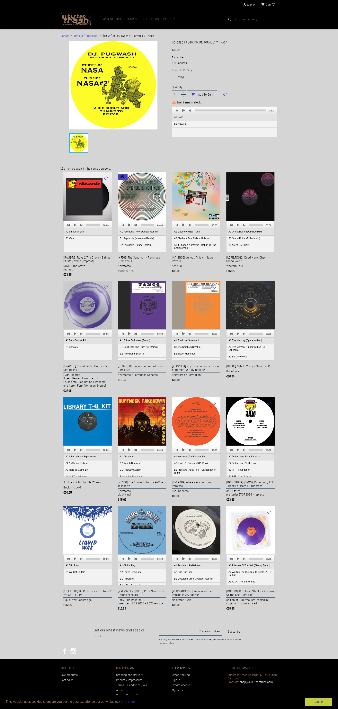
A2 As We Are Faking (77, 463)
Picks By (169, 19)
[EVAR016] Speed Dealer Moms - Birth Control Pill (86, 368)
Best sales (66, 680)
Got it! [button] (319, 702)
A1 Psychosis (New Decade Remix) (139, 231)
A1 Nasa (178, 117)
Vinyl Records (112, 19)
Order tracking (181, 675)
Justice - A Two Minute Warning (82, 483)
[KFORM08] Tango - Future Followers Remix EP (140, 368)
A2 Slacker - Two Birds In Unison (191, 238)
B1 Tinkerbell (127, 578)
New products (69, 675)
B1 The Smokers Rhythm (187, 347)
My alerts (177, 690)
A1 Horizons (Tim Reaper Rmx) (190, 456)
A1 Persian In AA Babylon (187, 565)
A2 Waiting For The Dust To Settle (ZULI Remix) (249, 573)
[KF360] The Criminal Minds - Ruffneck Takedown (142, 484)
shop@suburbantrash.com (256, 682)
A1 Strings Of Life (75, 231)
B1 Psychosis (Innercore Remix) (137, 238)
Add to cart (202, 94)
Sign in (176, 680)
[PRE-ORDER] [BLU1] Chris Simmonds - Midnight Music (141, 593)
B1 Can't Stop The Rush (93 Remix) (139, 347)
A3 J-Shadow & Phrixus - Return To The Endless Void (195, 246)
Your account (181, 668)
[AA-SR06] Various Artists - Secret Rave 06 (193, 259)
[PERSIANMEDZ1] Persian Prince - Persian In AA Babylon (193, 593)
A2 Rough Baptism (130, 463)
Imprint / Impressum (129, 680)
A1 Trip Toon (72, 565)
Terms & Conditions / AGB (132, 685)
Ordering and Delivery (129, 675)
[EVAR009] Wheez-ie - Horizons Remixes (191, 484)
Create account (181, 685)
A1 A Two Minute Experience (81, 456)
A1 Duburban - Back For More (244, 456)
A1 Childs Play (128, 565)
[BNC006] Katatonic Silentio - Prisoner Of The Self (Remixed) (250, 593)
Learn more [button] (127, 702)
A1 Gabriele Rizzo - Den (187, 231)
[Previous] (177, 110)
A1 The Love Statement (186, 340)
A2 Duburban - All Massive (242, 463)
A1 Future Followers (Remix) (135, 340)
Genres (132, 19)
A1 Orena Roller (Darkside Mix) (245, 231)
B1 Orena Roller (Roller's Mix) (244, 238)
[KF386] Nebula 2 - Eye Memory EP (248, 366)
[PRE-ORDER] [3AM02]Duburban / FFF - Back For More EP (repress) (250, 484)
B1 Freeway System (130, 469)
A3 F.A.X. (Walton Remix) (241, 581)
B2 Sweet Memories (184, 353)
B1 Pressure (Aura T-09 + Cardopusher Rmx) (195, 471)
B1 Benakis (72, 347)
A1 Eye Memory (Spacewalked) (245, 340)
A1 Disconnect (127, 456)
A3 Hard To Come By (77, 469)
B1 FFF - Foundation (239, 469)
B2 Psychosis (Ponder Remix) (136, 245)
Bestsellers (150, 19)
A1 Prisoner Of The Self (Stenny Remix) (249, 565)
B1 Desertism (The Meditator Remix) (193, 578)
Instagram (73, 651)
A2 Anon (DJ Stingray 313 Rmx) (191, 463)
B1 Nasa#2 (180, 123)
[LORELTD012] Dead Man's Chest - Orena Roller (247, 259)
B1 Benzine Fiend (237, 356)
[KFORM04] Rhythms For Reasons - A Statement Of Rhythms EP (195, 368)
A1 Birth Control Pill (76, 340)
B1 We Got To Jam (75, 572)
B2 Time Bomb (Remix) (132, 353)
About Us (122, 690)
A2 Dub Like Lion (183, 572)
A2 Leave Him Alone (131, 572)
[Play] (183, 110)
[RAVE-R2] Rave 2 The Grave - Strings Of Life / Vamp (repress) (86, 259)
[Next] (190, 110)
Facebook (65, 651)
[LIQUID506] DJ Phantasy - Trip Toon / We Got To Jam (87, 593)
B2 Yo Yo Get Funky (238, 245)
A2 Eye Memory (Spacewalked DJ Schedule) (246, 348)
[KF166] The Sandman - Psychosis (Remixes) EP (139, 259)
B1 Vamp (70, 238)
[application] (225, 121)
